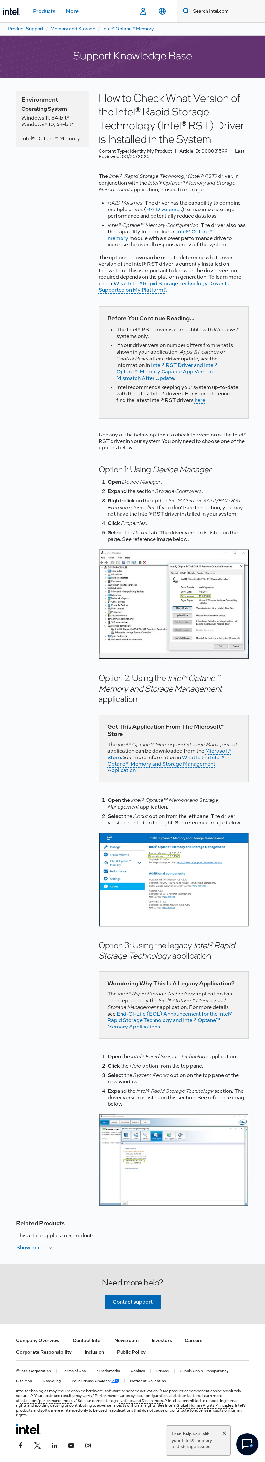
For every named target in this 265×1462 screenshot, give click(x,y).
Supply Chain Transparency (204, 1371)
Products (44, 11)
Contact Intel (87, 1340)
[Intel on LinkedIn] (54, 1445)
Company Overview (38, 1340)
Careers (193, 1340)
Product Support (25, 29)
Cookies (138, 1371)
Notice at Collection (148, 1381)
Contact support (133, 1301)
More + (74, 11)
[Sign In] (143, 11)
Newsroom (126, 1340)
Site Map (24, 1381)
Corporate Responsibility (44, 1352)
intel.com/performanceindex (46, 1400)
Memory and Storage (72, 29)
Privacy (162, 1371)
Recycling (52, 1381)
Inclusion (94, 1352)
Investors (162, 1340)
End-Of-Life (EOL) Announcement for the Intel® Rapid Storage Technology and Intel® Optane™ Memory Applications (169, 1020)
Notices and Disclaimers (141, 1400)
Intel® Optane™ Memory (128, 29)
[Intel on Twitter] (37, 1445)
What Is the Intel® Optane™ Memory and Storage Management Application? (165, 764)
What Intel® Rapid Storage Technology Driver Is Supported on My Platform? (164, 286)
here (200, 400)
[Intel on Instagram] (87, 1445)
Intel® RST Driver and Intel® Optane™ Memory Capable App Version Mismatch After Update (167, 372)
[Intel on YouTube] (71, 1445)
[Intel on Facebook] (20, 1445)
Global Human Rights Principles (204, 1405)
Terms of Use (74, 1371)
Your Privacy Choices (90, 1381)
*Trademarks (108, 1371)
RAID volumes (164, 209)
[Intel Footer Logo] (28, 1429)
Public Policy (131, 1352)
